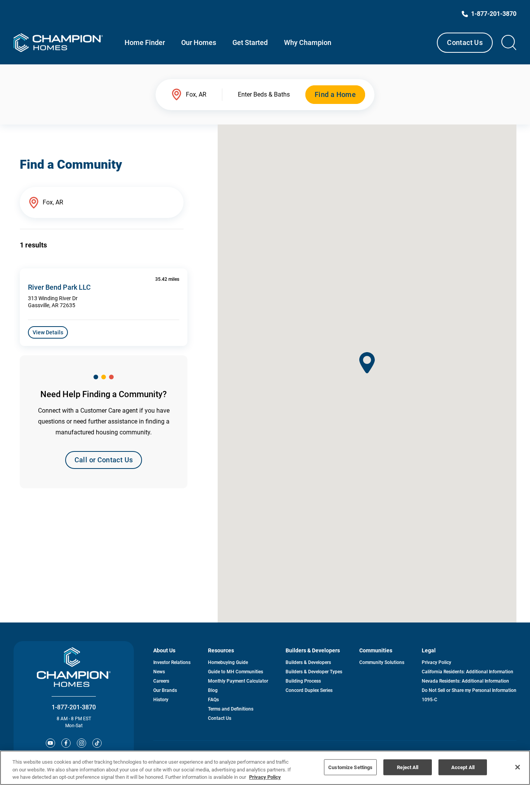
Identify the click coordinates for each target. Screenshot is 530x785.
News (159, 671)
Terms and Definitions (230, 709)
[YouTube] (50, 743)
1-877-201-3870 (74, 707)
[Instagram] (81, 743)
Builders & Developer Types (314, 671)
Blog (213, 690)
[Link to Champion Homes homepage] (58, 42)
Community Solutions (381, 662)
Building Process (303, 681)
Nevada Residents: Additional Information (465, 681)
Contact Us (465, 42)
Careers (161, 681)
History (160, 699)
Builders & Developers (308, 662)
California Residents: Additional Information (467, 671)
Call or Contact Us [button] (103, 460)
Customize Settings (350, 767)
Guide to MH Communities (235, 671)
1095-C (429, 699)
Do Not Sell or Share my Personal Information (469, 690)
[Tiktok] (97, 743)
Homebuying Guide (228, 662)
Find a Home (335, 94)
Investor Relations (172, 662)
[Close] (517, 767)
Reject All (407, 767)
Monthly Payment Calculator (238, 681)
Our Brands (165, 690)
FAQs (213, 699)
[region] (265, 767)
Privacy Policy (436, 662)
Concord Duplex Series (309, 690)
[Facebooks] (66, 743)
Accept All (463, 767)
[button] (367, 362)
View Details (48, 332)
